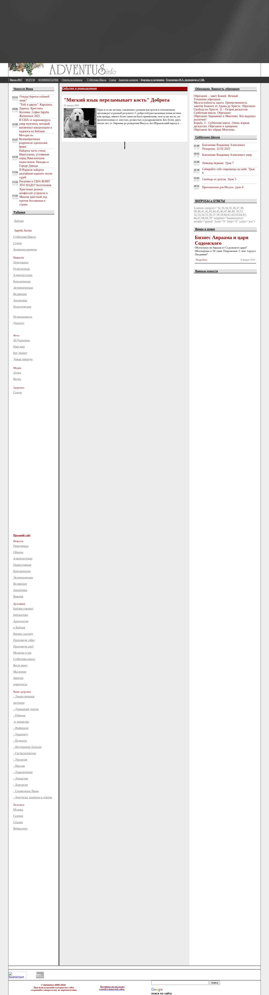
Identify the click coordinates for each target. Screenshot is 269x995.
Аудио (17, 372)
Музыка (18, 809)
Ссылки (18, 822)
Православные (22, 564)
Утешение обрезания (207, 99)
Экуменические (23, 287)
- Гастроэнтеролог (24, 753)
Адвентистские (22, 275)
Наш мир (19, 346)
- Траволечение (23, 772)
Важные (18, 596)
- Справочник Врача (26, 791)
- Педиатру (20, 740)
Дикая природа (22, 359)
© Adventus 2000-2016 (53, 985)
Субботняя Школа (96, 79)
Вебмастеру (20, 828)
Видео (17, 379)
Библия (19, 220)
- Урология (20, 759)
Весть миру (20, 665)
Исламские (20, 294)
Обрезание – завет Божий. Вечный (216, 96)
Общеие (18, 552)
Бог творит (20, 353)
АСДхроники (21, 340)
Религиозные (21, 268)
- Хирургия (20, 784)
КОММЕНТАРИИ (48, 79)
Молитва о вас (22, 652)
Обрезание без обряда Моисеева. (214, 129)
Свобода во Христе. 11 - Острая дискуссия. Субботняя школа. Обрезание (221, 111)
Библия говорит (23, 608)
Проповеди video (24, 640)
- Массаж (19, 765)
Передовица (20, 262)
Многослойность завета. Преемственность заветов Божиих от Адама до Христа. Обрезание (224, 104)
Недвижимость (22, 316)
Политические (22, 306)
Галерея (18, 816)
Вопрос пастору (23, 633)
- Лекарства (20, 778)
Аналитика (20, 300)
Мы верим (19, 671)
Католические (22, 281)
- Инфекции (21, 728)
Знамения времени (128, 79)
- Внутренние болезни (27, 747)
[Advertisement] (134, 31)
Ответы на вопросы (73, 79)
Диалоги (18, 323)
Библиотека (20, 615)
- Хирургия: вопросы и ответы (32, 797)
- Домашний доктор (26, 709)
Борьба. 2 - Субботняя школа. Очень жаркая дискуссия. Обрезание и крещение (221, 124)
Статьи (112, 79)
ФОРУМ (30, 79)
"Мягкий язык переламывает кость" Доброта (117, 100)
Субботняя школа (24, 659)
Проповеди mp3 (23, 646)
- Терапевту (20, 734)
